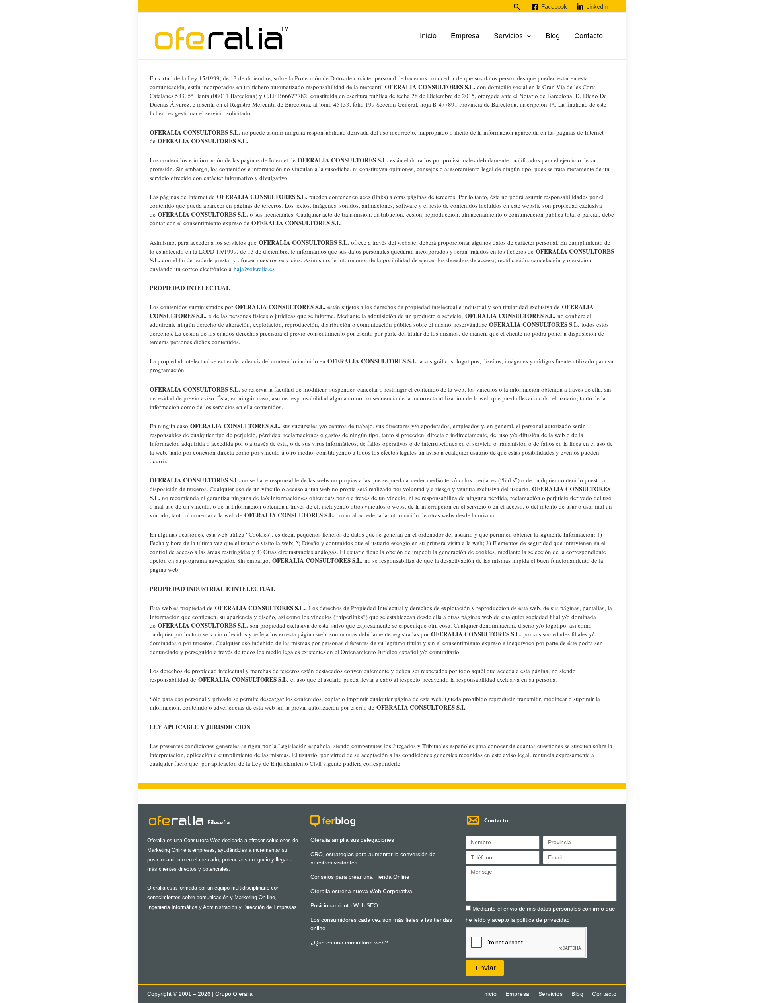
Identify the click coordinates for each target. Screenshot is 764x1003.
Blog (553, 36)
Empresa (465, 36)
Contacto (588, 36)
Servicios (508, 36)
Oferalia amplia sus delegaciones (352, 840)
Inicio (428, 36)
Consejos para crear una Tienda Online (359, 877)
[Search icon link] (517, 7)
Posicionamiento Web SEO (344, 905)
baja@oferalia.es (254, 269)
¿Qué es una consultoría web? (349, 942)
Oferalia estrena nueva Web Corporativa (361, 891)
